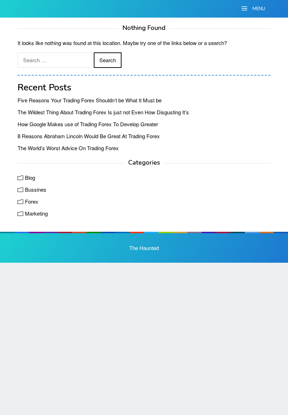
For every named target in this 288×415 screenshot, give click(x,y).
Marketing (36, 213)
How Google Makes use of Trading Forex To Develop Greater (88, 124)
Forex (31, 201)
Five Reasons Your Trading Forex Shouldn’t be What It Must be (90, 100)
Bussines (35, 189)
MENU (258, 9)
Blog (30, 177)
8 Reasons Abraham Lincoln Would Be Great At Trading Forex (89, 136)
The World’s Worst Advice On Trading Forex (68, 148)
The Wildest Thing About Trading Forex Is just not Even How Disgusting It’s (103, 112)
